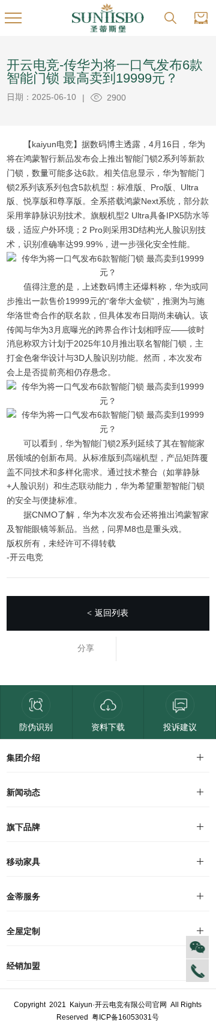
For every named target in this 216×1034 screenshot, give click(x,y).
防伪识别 (36, 727)
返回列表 (107, 613)
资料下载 (108, 727)
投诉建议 (180, 727)
